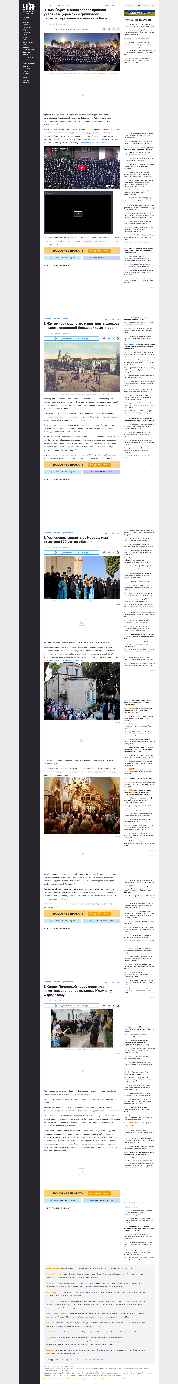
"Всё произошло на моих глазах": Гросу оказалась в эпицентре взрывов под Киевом (139, 843)
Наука (25, 39)
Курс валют (89, 1283)
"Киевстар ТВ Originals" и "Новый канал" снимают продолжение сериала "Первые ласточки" (138, 1088)
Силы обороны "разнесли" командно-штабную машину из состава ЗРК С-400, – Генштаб (138, 1080)
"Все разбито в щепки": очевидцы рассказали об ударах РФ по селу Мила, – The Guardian (138, 763)
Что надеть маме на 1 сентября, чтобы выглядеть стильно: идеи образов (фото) (138, 1064)
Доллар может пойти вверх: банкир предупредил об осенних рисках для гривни (138, 771)
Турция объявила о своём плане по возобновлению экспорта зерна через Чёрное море (138, 272)
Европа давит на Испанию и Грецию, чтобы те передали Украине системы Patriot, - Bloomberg (139, 370)
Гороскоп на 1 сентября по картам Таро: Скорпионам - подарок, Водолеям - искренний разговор (138, 413)
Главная (26, 17)
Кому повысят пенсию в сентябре (118, 1283)
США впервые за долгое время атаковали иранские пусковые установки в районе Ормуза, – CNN (139, 1140)
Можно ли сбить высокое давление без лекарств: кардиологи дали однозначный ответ (138, 192)
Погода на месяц (92, 1292)
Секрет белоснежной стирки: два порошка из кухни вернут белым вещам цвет (138, 200)
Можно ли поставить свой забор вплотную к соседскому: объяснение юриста (137, 338)
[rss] (102, 1359)
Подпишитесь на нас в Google (74, 29)
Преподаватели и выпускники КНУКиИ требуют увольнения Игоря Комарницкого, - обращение (137, 1072)
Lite (47, 1332)
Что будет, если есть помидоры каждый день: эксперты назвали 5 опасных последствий (139, 742)
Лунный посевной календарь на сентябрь (61, 1344)
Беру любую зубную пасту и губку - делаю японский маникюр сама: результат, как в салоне (139, 405)
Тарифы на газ (100, 1283)
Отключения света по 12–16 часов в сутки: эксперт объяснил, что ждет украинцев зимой (139, 644)
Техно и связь (28, 42)
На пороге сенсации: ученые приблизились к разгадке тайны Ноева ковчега (137, 458)
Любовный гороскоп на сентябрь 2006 (90, 1304)
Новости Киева (95, 1274)
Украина (26, 22)
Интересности (28, 57)
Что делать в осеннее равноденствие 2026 (130, 1301)
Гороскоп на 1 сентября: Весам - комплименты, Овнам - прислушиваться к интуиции (138, 587)
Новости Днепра (92, 1277)
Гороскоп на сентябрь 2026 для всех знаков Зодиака (124, 1304)
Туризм (25, 54)
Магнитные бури (106, 1292)
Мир (24, 30)
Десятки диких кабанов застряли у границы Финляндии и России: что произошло (138, 450)
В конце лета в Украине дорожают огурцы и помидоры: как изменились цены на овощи (139, 1220)
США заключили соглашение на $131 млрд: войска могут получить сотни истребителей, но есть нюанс (139, 800)
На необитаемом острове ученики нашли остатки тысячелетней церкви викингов (138, 718)
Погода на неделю (67, 1292)
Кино (60, 1332)
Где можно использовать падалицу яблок (72, 1337)
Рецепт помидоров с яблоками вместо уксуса (62, 1353)
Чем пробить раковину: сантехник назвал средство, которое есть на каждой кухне (139, 929)
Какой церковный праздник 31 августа (89, 1317)
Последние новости (137, 20)
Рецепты (54, 1332)
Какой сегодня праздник (56, 1314)
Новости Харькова (69, 1274)
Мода (84, 1332)
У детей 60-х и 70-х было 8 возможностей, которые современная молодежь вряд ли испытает (137, 1101)
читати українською (110, 5)
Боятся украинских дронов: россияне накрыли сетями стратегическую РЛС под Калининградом (139, 397)
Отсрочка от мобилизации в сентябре (116, 1274)
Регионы (26, 35)
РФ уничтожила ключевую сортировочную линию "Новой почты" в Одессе (137, 1109)
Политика (26, 25)
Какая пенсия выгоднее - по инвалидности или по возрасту (101, 1286)
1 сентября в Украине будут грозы (141, 778)
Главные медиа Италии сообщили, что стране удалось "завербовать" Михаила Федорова (139, 533)
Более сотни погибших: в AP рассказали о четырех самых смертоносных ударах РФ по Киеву (136, 1043)
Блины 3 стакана (139, 1350)
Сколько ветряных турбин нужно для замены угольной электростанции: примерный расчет (138, 958)
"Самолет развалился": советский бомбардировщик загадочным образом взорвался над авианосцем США (138, 1166)
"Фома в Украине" (63, 1099)
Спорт (25, 37)
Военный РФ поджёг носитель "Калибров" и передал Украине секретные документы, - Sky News (139, 1228)
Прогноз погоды (52, 1292)
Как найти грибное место (136, 1323)
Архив (25, 77)
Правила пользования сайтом (54, 1379)
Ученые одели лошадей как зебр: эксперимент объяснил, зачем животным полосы (138, 331)
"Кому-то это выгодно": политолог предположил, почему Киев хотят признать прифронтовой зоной (139, 32)
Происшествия (28, 49)
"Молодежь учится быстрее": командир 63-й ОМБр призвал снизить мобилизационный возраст (137, 45)
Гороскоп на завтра (62, 1301)
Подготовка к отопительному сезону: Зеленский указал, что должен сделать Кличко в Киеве (139, 135)
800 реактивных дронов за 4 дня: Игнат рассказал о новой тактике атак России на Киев (138, 702)
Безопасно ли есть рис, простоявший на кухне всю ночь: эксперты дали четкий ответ (139, 53)
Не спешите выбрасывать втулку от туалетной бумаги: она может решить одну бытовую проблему (139, 208)
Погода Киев (80, 1292)
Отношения (115, 1332)
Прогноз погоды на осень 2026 (57, 1295)
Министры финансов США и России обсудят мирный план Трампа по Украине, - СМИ (139, 346)
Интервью (26, 68)
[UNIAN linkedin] (85, 1359)
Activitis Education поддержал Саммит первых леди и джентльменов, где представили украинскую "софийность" (139, 174)
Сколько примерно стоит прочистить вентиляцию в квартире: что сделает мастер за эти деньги (139, 652)
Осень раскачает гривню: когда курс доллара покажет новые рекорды (137, 1125)
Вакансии (26, 80)
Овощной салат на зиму (87, 1350)
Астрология (76, 1332)
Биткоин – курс (51, 1286)
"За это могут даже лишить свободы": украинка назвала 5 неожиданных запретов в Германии (136, 560)
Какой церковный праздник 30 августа (119, 1317)
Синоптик (116, 1292)
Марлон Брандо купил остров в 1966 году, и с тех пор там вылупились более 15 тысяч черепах (139, 898)
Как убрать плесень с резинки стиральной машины (108, 1323)
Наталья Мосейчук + (68, 1268)
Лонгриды (26, 73)
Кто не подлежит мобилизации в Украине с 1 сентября (65, 1277)
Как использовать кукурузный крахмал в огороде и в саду (67, 1341)
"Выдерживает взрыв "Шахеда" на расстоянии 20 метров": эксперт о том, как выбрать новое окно (138, 749)
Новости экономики (54, 1283)
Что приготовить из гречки (90, 1326)
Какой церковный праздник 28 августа (103, 1313)
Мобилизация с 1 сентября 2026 (121, 1268)
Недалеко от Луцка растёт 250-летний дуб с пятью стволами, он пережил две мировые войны (139, 734)
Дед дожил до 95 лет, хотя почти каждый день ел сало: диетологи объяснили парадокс (139, 1029)
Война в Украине (53, 1268)
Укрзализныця (137, 1283)
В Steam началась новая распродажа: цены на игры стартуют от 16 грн (139, 1133)
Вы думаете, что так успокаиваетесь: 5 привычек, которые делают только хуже (137, 974)
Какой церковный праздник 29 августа (60, 1317)
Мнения (26, 71)
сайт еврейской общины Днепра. (94, 143)
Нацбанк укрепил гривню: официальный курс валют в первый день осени (138, 726)
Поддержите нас (139, 13)
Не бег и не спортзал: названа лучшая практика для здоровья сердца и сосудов (138, 951)
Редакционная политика (110, 1379)
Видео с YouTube (29, 63)
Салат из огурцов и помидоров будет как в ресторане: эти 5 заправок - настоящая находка (139, 1050)
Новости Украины (53, 1274)
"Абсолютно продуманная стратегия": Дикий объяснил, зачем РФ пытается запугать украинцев (137, 628)
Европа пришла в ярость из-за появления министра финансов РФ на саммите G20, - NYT (137, 60)
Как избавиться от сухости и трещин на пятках (62, 1326)
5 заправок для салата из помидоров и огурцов (114, 1350)
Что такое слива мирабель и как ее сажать (105, 1341)
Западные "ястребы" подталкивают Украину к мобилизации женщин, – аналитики (139, 166)
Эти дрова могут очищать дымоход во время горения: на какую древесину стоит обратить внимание (139, 426)
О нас (96, 1379)
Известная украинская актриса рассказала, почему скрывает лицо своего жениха (139, 966)
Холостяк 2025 (132, 1332)
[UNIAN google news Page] (89, 1359)
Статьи (25, 66)
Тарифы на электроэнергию (68, 1286)
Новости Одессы (137, 1274)
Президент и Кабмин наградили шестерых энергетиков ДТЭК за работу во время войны (139, 362)
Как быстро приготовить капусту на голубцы (72, 1323)
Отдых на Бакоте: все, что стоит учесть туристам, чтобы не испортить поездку (138, 710)
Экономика (27, 27)
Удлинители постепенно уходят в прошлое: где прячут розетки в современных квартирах (138, 1213)
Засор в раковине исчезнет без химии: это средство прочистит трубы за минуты (138, 280)
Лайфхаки (50, 1323)
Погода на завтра (76, 1295)
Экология (26, 32)
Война (25, 20)
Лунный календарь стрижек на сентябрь (77, 1308)
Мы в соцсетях (127, 1379)
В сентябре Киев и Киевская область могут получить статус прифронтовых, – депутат (139, 237)
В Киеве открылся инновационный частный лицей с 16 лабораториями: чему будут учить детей (138, 258)
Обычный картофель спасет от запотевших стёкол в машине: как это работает (137, 434)
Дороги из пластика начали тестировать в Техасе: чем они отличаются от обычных (139, 835)
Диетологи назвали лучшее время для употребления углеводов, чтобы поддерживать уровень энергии (138, 827)
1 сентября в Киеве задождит (139, 581)
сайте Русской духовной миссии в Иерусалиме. (63, 660)
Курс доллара (69, 1283)
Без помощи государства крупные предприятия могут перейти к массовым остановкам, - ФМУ (138, 906)
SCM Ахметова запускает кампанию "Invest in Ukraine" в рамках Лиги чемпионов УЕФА (139, 354)
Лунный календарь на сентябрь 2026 (84, 1301)
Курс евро (79, 1283)
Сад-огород (51, 1338)
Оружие (26, 47)
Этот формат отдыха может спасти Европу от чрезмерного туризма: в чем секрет (138, 1244)
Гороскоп (50, 1301)
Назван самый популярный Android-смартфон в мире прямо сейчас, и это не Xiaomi (139, 383)
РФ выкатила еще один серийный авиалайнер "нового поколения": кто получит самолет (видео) (138, 576)
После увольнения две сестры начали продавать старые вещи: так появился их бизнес (137, 1205)
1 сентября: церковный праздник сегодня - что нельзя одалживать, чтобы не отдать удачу (139, 552)
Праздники (92, 1332)
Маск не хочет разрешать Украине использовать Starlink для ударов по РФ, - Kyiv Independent (139, 251)
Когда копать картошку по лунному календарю (105, 1337)
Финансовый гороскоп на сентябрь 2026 (60, 1304)
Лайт (24, 44)
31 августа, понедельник (136, 38)
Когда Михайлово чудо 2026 (78, 1313)
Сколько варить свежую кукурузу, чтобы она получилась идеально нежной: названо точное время (138, 607)
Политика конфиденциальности (79, 1379)
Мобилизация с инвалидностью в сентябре (93, 1268)
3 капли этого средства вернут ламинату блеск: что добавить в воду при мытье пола (138, 568)
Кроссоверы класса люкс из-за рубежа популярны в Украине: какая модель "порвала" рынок (137, 1252)
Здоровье (26, 52)
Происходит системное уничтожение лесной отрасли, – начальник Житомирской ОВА (139, 615)
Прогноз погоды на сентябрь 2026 (134, 1292)
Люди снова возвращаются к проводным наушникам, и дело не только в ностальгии (139, 1236)
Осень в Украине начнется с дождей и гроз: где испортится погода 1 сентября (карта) (139, 636)
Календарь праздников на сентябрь (131, 1313)
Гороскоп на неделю (106, 1301)
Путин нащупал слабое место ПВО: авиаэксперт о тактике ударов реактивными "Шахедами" (138, 229)
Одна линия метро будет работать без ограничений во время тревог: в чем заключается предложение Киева (139, 215)
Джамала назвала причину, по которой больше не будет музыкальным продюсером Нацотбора (138, 1117)
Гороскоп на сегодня (53, 1308)
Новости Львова (83, 1274)
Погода (25, 59)
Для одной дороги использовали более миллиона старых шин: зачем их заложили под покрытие (138, 808)
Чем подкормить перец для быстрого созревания (95, 1344)
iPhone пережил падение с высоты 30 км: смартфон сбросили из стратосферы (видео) (139, 982)
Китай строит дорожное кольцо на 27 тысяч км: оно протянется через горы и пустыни (139, 943)
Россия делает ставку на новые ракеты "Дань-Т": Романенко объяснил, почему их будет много (137, 792)
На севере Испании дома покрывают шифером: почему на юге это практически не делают (139, 784)
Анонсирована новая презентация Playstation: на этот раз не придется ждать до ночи (139, 442)
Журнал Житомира (80, 420)
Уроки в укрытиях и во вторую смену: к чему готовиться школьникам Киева (137, 990)
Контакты (26, 82)
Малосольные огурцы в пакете (66, 1350)
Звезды (123, 1332)
